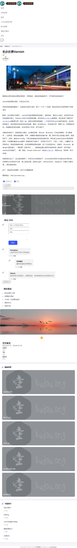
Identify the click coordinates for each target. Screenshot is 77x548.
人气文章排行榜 (6, 22)
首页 (2, 8)
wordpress (48, 118)
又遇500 (6, 536)
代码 (26, 118)
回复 (14, 256)
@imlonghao (21, 264)
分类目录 (4, 13)
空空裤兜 (20, 261)
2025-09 (6, 443)
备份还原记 (7, 494)
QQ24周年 (7, 508)
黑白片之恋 (7, 417)
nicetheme (53, 547)
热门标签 (4, 27)
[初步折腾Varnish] (38, 78)
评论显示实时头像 (9, 469)
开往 (2, 36)
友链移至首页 (7, 392)
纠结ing (6, 515)
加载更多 (6, 281)
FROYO (12, 273)
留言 (2, 17)
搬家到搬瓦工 (8, 529)
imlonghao (14, 250)
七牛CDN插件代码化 (11, 522)
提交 (13, 242)
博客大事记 (5, 31)
